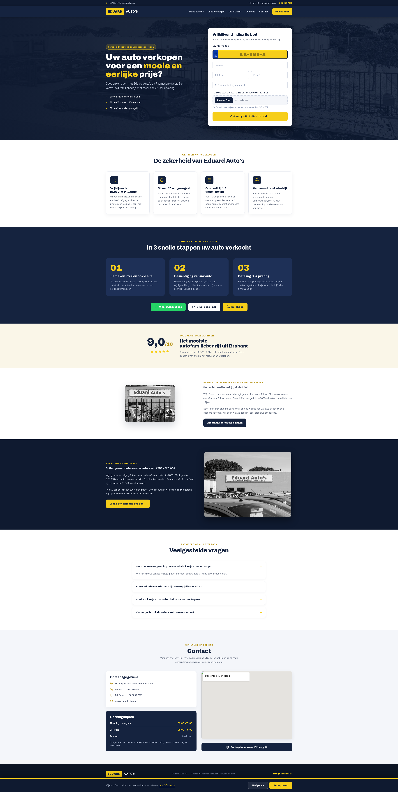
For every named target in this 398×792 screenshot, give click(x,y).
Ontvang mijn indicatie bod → (250, 116)
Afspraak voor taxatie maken (225, 422)
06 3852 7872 (285, 3)
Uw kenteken (221, 46)
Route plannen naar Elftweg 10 (249, 747)
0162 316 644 (133, 689)
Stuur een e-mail (206, 307)
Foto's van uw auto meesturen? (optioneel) (241, 93)
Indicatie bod (282, 11)
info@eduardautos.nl (125, 700)
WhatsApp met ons (170, 307)
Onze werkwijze (216, 11)
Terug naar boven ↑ (282, 773)
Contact (263, 11)
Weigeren (258, 785)
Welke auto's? (196, 11)
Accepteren (280, 785)
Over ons (250, 11)
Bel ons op (237, 307)
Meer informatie (167, 785)
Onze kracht (235, 11)
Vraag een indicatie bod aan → (128, 504)
